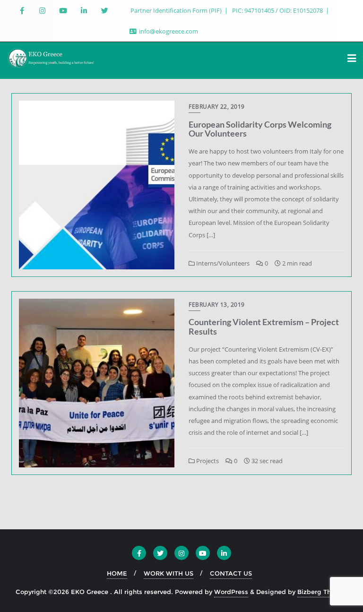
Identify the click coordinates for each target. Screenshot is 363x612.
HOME (117, 573)
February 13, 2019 (217, 305)
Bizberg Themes (322, 591)
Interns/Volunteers (222, 263)
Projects (207, 461)
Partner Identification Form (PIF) (176, 10)
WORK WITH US (168, 573)
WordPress (231, 591)
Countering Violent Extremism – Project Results (264, 326)
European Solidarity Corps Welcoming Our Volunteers (260, 129)
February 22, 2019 (217, 107)
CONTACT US (231, 573)
